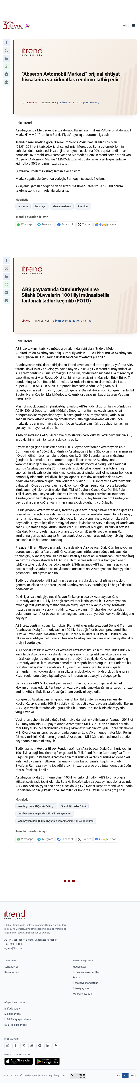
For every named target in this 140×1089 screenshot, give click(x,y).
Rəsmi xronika (12, 972)
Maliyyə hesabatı (82, 993)
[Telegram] (39, 1045)
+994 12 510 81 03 (13, 944)
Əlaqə (76, 977)
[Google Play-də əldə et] (47, 1061)
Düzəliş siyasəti (81, 988)
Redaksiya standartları (85, 982)
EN (118, 1075)
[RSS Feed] (55, 1045)
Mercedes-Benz (62, 206)
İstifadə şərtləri (12, 1008)
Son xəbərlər (11, 966)
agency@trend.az (13, 948)
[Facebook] (15, 1045)
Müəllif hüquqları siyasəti (18, 1019)
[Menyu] (133, 25)
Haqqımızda (80, 966)
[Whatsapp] (7, 1045)
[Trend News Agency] (14, 914)
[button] (6, 42)
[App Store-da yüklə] (18, 1061)
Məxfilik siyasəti (13, 1013)
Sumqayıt (40, 206)
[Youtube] (31, 1045)
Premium (83, 206)
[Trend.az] (16, 26)
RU (132, 1075)
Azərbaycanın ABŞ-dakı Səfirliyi (36, 806)
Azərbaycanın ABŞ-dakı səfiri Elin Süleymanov (44, 813)
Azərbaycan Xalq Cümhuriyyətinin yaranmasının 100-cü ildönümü (56, 821)
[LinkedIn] (47, 1045)
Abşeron (23, 206)
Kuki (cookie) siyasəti (16, 1024)
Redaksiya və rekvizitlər (86, 972)
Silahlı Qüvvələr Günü (73, 806)
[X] (23, 1045)
